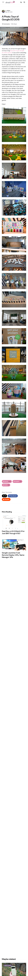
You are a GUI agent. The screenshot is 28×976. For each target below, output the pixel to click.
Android (7, 481)
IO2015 (6, 485)
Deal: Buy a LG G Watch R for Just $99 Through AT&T (13, 532)
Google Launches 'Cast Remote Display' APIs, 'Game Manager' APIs (13, 555)
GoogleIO (18, 481)
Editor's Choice (8, 965)
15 (6, 24)
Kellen (8, 10)
